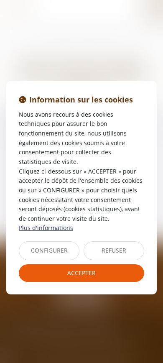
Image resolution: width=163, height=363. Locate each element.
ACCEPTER (81, 273)
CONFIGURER (49, 250)
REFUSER (114, 250)
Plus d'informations (46, 228)
